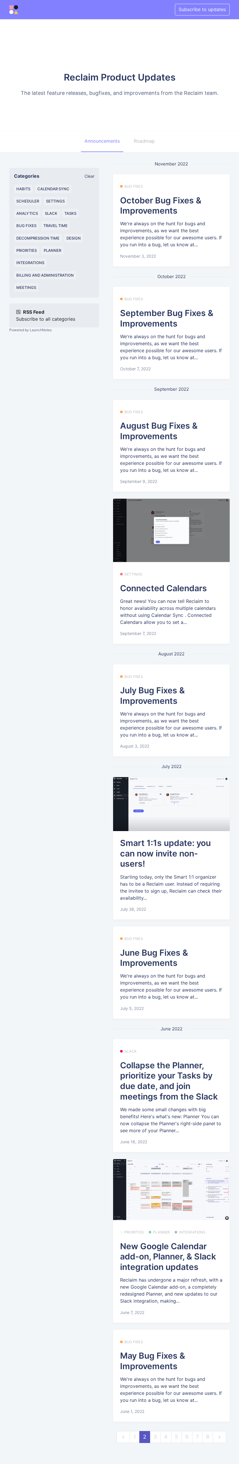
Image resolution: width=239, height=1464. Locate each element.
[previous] (123, 1437)
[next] (219, 1437)
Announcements (102, 141)
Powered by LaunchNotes (30, 330)
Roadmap (144, 141)
